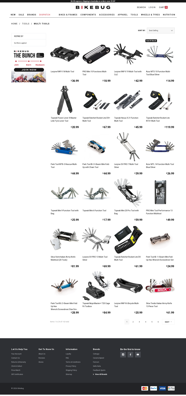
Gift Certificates (17, 374)
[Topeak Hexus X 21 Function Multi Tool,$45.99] (128, 100)
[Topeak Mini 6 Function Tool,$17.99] (96, 193)
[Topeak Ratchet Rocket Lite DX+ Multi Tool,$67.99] (96, 100)
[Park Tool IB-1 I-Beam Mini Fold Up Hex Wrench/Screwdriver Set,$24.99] (160, 239)
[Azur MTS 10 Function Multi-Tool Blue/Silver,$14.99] (160, 54)
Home (14, 24)
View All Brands (101, 374)
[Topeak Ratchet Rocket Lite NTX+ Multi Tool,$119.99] (160, 100)
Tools (26, 24)
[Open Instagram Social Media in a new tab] (123, 354)
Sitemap (69, 374)
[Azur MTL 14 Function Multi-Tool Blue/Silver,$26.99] (160, 146)
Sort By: (141, 30)
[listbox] (161, 30)
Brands (31, 15)
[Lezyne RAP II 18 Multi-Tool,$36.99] (64, 54)
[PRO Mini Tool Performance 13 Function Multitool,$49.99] (160, 193)
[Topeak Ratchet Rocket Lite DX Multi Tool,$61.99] (128, 239)
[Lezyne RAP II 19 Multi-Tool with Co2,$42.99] (128, 54)
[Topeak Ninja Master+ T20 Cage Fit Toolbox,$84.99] (96, 285)
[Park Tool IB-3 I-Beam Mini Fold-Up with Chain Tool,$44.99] (96, 146)
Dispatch (44, 15)
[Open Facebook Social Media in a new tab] (130, 354)
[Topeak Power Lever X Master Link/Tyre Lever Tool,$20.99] (64, 100)
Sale (21, 15)
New (13, 15)
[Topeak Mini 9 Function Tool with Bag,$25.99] (64, 193)
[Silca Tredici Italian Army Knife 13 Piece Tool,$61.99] (160, 285)
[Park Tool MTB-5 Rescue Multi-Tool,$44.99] (64, 146)
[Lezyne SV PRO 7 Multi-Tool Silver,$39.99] (128, 146)
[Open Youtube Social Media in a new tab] (138, 354)
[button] (28, 65)
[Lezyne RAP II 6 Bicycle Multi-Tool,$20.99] (128, 285)
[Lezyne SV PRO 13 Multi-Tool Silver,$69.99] (96, 239)
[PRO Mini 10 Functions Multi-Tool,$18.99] (96, 54)
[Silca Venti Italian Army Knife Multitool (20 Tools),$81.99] (64, 239)
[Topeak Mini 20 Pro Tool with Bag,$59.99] (128, 193)
